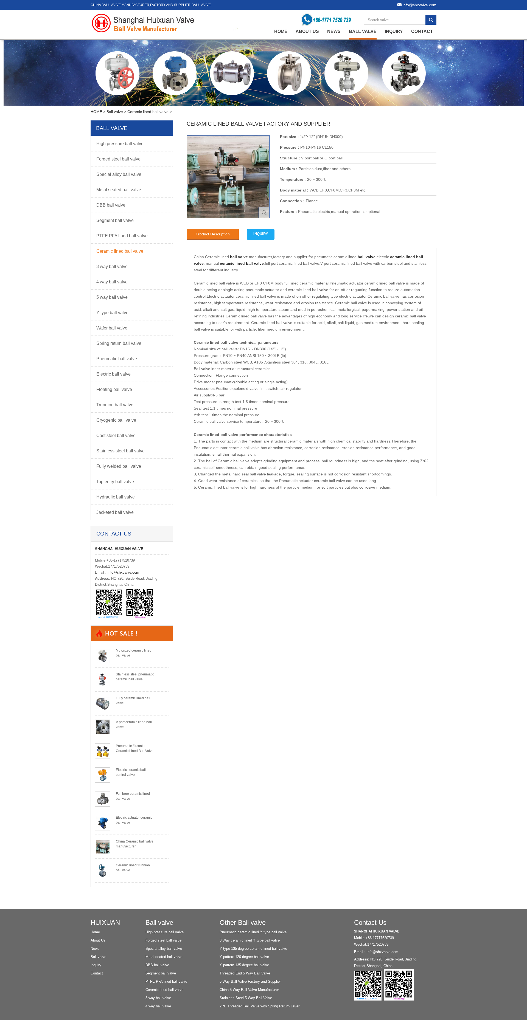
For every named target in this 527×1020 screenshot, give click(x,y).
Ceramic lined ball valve (148, 111)
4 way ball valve (112, 282)
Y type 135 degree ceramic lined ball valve (253, 948)
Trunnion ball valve (114, 404)
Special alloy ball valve (118, 174)
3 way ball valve (112, 266)
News (334, 31)
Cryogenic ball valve (116, 420)
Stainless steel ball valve (120, 451)
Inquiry (394, 31)
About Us (307, 31)
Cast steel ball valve (116, 435)
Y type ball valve (112, 312)
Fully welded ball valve (118, 466)
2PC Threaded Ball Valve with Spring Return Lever (259, 1006)
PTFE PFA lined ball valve (122, 235)
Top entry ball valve (115, 481)
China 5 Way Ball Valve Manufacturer (249, 990)
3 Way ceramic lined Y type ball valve (250, 940)
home (280, 31)
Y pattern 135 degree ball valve (244, 965)
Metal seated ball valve (118, 189)
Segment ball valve (115, 220)
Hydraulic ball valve (115, 497)
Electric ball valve (113, 374)
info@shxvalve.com (123, 572)
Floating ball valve (114, 389)
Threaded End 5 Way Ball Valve (245, 973)
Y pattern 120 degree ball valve (244, 957)
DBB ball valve (110, 205)
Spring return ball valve (118, 343)
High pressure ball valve (120, 143)
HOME (96, 111)
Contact (422, 31)
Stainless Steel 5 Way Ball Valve (246, 998)
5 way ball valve (112, 297)
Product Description (213, 234)
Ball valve (363, 31)
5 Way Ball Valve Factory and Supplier (250, 981)
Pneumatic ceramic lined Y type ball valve (253, 932)
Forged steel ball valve (118, 159)
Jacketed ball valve (115, 512)
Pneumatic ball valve (116, 358)
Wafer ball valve (111, 328)
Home (95, 932)
